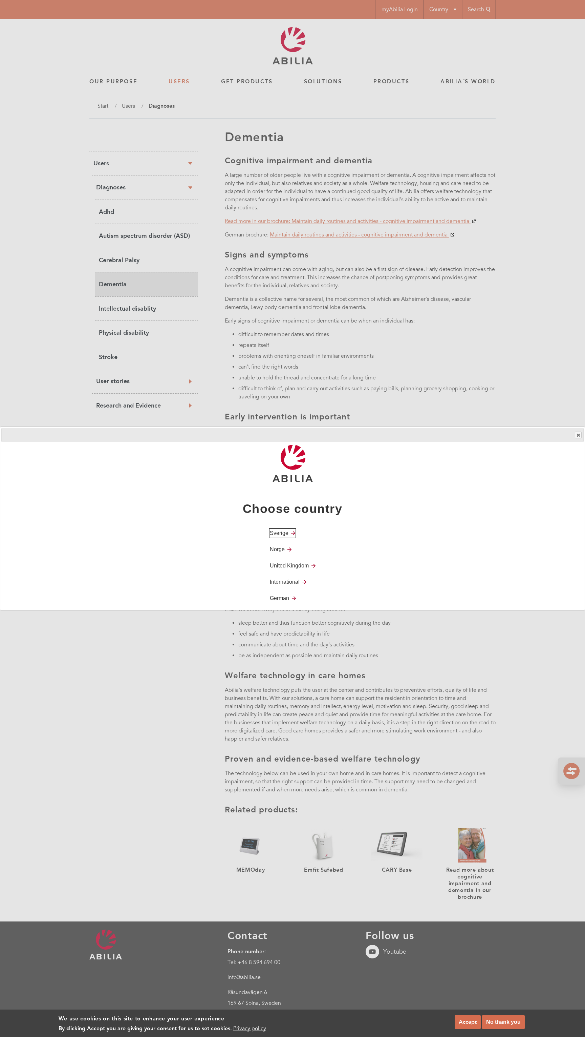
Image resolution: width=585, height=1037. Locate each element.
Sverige (279, 533)
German (279, 598)
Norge (277, 549)
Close (578, 435)
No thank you (503, 1022)
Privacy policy (249, 1028)
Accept (468, 1022)
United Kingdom (289, 565)
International (285, 582)
